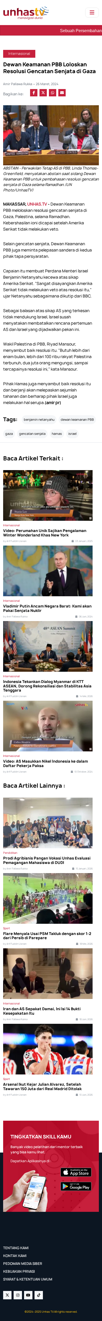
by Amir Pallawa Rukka (15, 616)
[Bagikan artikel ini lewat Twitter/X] (43, 92)
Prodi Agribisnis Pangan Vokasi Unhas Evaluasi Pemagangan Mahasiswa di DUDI (46, 860)
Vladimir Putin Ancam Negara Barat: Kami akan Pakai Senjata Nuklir (47, 608)
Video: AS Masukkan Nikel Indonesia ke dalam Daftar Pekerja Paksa (45, 763)
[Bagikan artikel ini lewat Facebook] (33, 92)
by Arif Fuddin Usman (14, 541)
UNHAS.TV (37, 204)
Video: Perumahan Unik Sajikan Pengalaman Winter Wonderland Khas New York (44, 533)
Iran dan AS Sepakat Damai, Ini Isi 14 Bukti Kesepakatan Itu (42, 1011)
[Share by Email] (62, 92)
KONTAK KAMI (14, 1255)
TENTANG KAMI (16, 1248)
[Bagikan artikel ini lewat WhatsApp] (52, 92)
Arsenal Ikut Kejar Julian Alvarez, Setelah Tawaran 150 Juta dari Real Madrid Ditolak (42, 1086)
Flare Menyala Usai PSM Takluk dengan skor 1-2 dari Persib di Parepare (47, 936)
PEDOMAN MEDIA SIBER (22, 1263)
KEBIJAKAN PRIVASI (19, 1271)
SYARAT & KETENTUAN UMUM (27, 1279)
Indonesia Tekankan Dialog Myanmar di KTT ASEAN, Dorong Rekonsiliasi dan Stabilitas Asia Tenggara (47, 686)
